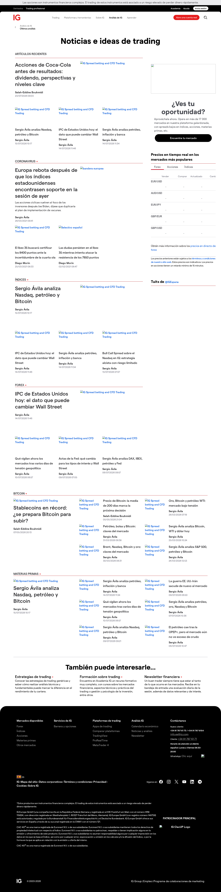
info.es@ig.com (179, 734)
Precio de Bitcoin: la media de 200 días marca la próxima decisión (120, 505)
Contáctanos (178, 720)
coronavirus (25, 161)
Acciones (172, 166)
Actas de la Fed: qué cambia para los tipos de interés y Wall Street (79, 463)
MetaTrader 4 (101, 745)
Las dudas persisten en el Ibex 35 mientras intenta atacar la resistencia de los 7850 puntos (79, 252)
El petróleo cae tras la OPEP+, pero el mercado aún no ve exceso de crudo (188, 631)
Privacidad (99, 781)
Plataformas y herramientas (77, 17)
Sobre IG (100, 17)
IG (18, 781)
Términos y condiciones (78, 781)
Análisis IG (138, 720)
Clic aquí (187, 756)
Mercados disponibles (30, 720)
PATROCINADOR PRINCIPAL (179, 818)
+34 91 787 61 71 (187, 738)
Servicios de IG (63, 720)
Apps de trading (102, 726)
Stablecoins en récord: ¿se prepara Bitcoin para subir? (42, 513)
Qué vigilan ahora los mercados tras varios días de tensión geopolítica (34, 463)
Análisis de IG (115, 17)
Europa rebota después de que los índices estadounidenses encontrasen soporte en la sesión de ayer (46, 183)
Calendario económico (145, 726)
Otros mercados (26, 745)
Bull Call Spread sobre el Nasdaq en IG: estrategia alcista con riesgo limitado (119, 357)
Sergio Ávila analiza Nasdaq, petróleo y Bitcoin (38, 294)
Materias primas (26, 573)
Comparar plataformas (106, 730)
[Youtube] (184, 782)
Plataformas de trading (107, 720)
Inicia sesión (201, 8)
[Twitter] (176, 782)
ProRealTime (100, 740)
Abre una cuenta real (186, 17)
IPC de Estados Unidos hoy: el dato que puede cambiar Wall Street (78, 134)
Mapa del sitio (29, 781)
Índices (20, 279)
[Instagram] (169, 782)
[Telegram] (200, 782)
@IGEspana (172, 281)
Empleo (147, 881)
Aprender (131, 17)
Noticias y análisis (142, 730)
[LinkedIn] (192, 782)
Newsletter (138, 735)
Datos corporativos (50, 781)
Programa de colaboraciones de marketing (179, 881)
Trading (55, 17)
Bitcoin (19, 493)
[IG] (17, 18)
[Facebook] (161, 782)
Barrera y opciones (65, 726)
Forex (19, 385)
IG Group (136, 881)
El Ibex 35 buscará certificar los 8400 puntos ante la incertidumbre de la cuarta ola (35, 252)
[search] (205, 17)
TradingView (100, 735)
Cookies (22, 785)
